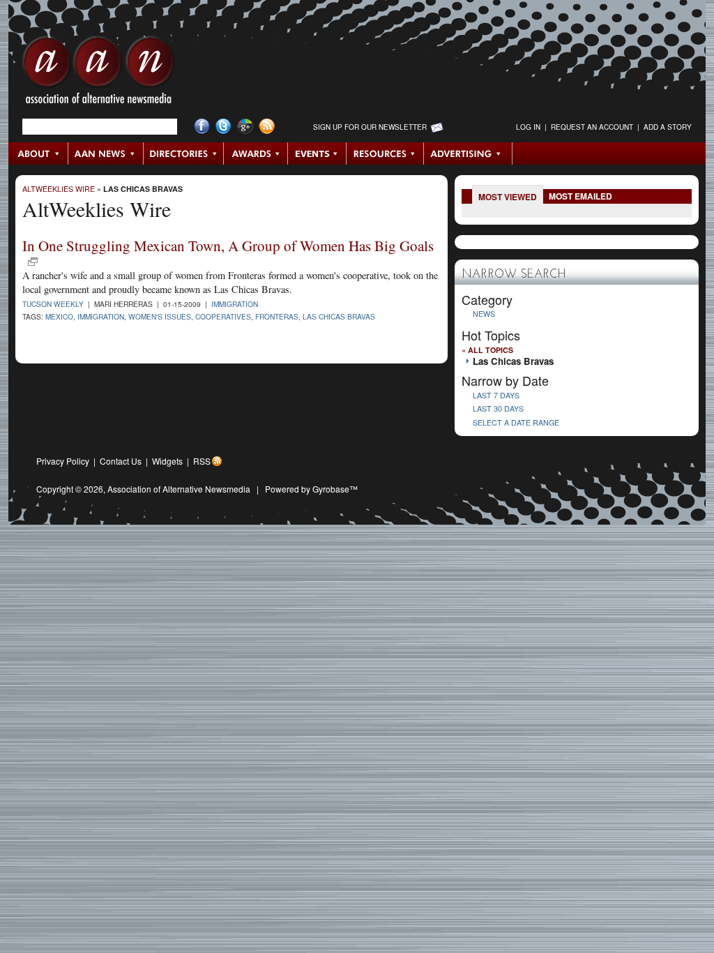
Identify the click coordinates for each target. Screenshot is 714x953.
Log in (528, 127)
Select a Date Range (516, 422)
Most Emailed (580, 196)
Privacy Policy (62, 461)
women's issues (159, 316)
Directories (184, 153)
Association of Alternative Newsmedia (178, 489)
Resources (385, 153)
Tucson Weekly (53, 304)
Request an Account (592, 127)
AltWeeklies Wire (58, 188)
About (38, 153)
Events (317, 153)
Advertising (468, 153)
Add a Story (668, 127)
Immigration (234, 304)
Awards (256, 153)
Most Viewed (507, 196)
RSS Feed (267, 127)
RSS (202, 461)
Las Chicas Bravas (143, 188)
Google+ (245, 127)
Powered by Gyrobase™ (311, 489)
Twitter (223, 127)
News (484, 313)
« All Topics (487, 350)
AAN (98, 73)
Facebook (202, 127)
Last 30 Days (498, 408)
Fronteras (276, 316)
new (32, 262)
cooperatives (223, 316)
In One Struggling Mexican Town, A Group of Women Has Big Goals (228, 245)
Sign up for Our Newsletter (370, 127)
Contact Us (121, 461)
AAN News (106, 153)
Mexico (59, 316)
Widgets (167, 461)
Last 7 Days (496, 395)
